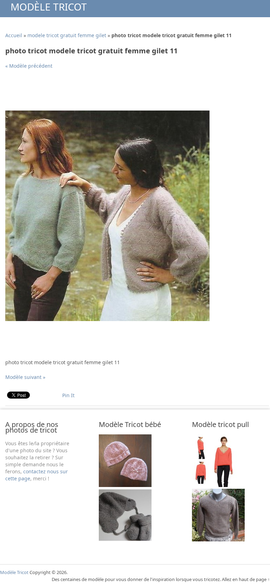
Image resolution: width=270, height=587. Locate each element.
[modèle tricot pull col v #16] (218, 539)
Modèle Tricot (49, 6)
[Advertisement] (133, 92)
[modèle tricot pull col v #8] (218, 485)
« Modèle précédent (28, 65)
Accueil (13, 35)
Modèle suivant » (25, 377)
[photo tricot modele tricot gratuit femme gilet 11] (107, 319)
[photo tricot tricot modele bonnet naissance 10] (125, 539)
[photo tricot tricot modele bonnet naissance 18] (125, 485)
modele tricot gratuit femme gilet (66, 35)
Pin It (68, 395)
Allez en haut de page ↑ (246, 579)
